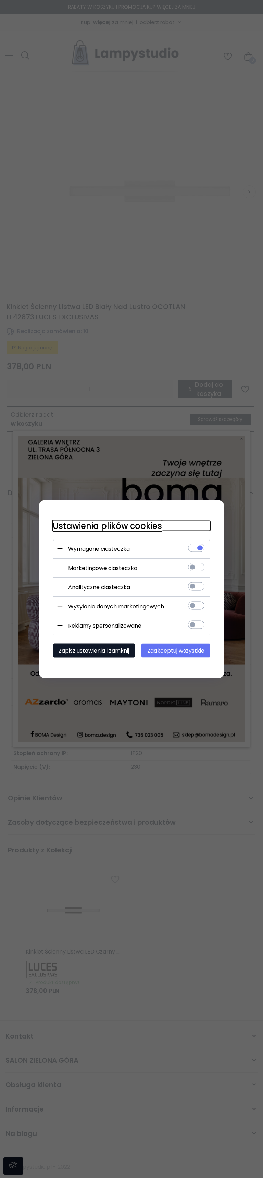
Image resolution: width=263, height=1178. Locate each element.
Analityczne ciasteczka (99, 587)
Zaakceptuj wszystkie (175, 650)
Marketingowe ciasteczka (102, 568)
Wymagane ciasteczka (99, 548)
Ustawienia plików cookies (107, 526)
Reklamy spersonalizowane (104, 625)
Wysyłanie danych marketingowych (116, 606)
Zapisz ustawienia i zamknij (94, 650)
